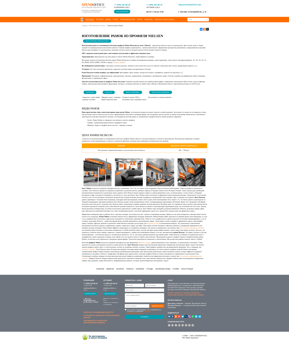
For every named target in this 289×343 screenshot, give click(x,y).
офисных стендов (144, 242)
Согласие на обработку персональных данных (102, 316)
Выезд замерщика (132, 92)
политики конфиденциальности (138, 312)
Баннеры (120, 269)
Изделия (90, 19)
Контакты (90, 92)
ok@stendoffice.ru (189, 5)
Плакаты (130, 269)
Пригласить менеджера (160, 92)
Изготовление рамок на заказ (97, 41)
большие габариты (119, 62)
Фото (139, 19)
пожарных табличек (88, 249)
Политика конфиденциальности (98, 312)
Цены (108, 19)
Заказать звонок (122, 11)
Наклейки (140, 269)
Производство (127, 19)
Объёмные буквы (162, 269)
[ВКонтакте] (201, 29)
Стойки (176, 269)
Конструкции (187, 269)
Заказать (108, 92)
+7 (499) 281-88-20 (122, 5)
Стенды (149, 269)
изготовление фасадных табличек (192, 228)
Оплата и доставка (164, 19)
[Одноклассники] (204, 29)
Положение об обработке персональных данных (95, 322)
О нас (115, 19)
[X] (207, 29)
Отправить (144, 317)
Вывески (110, 269)
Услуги (99, 19)
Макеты (148, 19)
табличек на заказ (153, 223)
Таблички (100, 269)
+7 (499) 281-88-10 (154, 5)
